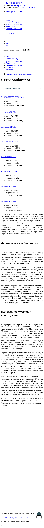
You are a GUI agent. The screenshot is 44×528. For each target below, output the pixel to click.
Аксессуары (11, 26)
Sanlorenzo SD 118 (8, 127)
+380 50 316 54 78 (27, 7)
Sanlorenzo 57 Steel (8, 201)
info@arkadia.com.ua (16, 11)
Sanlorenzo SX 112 (8, 112)
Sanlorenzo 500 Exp (9, 172)
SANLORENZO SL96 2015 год (14, 97)
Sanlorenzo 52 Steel (8, 186)
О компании (11, 31)
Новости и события (14, 29)
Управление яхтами (14, 24)
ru (6, 41)
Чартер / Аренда (12, 22)
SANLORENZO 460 (9, 142)
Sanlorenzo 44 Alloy (9, 157)
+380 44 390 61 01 (20, 5)
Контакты (10, 33)
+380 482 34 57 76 (15, 3)
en (7, 46)
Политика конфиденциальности (14, 518)
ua (7, 43)
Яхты (8, 20)
